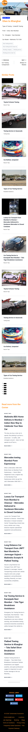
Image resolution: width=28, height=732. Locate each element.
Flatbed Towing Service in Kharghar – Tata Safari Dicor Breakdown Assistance (13, 647)
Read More (8, 445)
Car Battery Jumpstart (11, 160)
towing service (17, 49)
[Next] (10, 80)
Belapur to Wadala (23, 62)
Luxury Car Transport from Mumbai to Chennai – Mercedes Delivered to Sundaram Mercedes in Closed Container (14, 222)
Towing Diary (7, 133)
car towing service (8, 43)
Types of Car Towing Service (13, 189)
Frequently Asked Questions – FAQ (14, 725)
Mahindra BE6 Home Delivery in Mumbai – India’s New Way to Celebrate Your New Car (14, 422)
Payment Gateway (14, 728)
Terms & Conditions (9, 723)
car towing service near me (10, 46)
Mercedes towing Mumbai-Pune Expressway (12, 460)
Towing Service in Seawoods (13, 131)
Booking (16, 720)
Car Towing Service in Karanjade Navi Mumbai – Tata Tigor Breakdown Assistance (14, 258)
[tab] (5, 383)
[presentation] (14, 91)
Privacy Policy (21, 723)
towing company (7, 49)
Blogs (23, 720)
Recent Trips (6, 17)
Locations (21, 717)
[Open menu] (24, 3)
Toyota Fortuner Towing (11, 102)
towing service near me (9, 52)
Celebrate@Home (9, 717)
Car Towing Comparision (5, 62)
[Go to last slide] (4, 80)
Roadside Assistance (9, 191)
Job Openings (7, 720)
